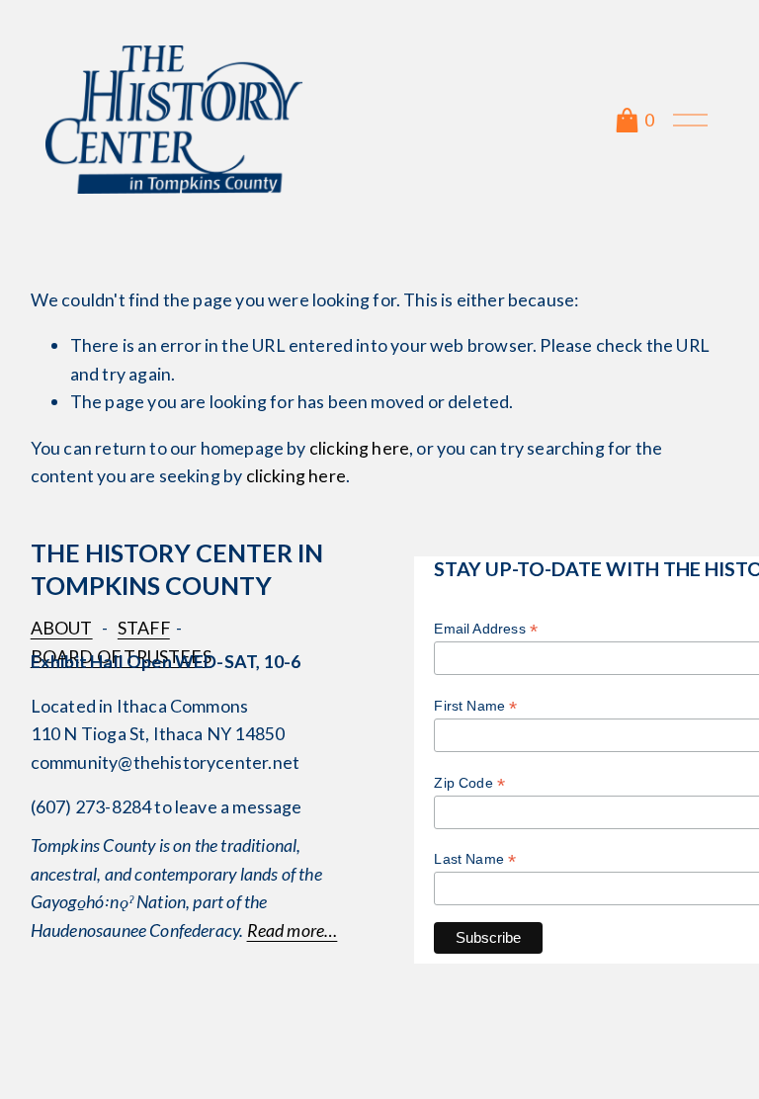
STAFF (144, 627)
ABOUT (62, 627)
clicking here (359, 448)
